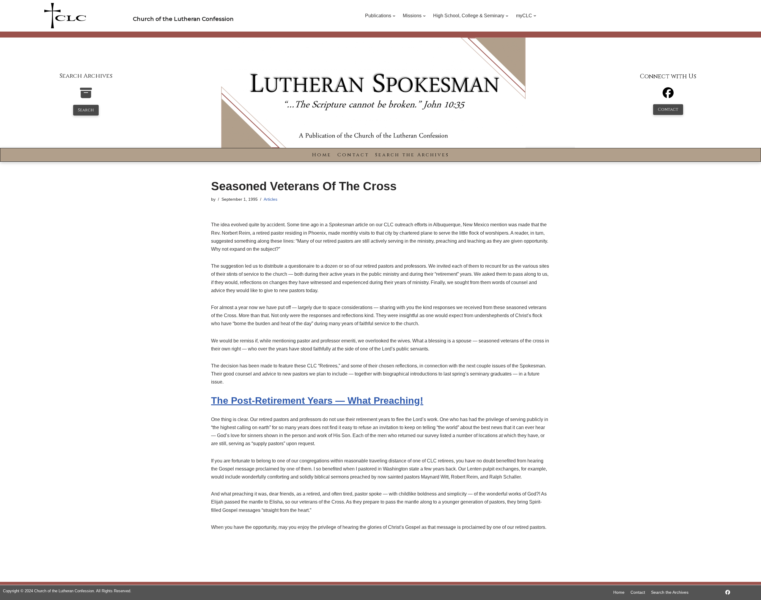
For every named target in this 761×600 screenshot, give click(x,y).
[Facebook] (668, 95)
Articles (270, 199)
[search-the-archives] (86, 96)
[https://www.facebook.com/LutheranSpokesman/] (727, 592)
